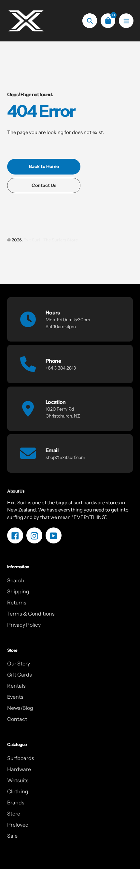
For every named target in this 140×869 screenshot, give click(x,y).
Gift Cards (19, 674)
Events (15, 697)
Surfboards (20, 758)
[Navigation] (126, 20)
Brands (15, 802)
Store (13, 813)
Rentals (16, 685)
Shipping (18, 591)
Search (15, 580)
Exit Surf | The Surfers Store (50, 239)
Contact (17, 719)
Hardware (19, 769)
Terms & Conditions (31, 613)
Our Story (18, 663)
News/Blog (20, 708)
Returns (16, 602)
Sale (12, 835)
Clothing (17, 791)
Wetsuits (18, 780)
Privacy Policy (24, 624)
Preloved (18, 824)
